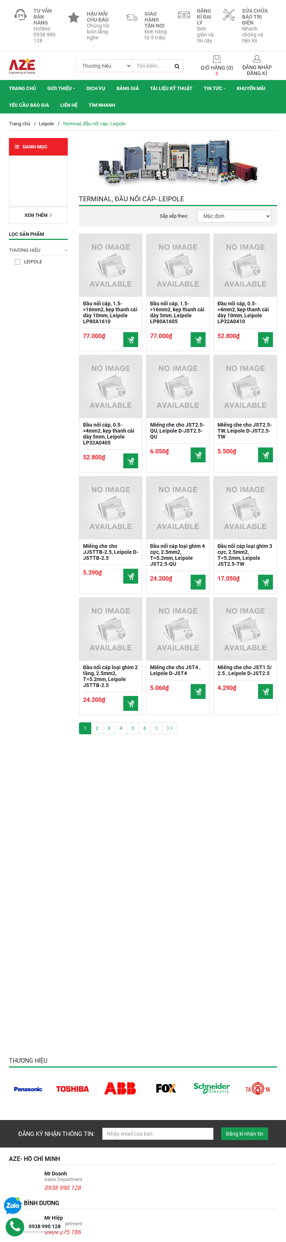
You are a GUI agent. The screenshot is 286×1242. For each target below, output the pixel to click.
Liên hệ (68, 105)
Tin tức (213, 88)
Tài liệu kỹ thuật (171, 88)
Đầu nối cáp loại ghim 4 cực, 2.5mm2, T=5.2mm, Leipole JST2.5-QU (177, 555)
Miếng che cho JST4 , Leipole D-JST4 (175, 670)
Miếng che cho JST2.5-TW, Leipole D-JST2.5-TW (244, 431)
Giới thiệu (60, 88)
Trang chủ (22, 88)
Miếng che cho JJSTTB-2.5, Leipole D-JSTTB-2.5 (110, 552)
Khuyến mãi (251, 88)
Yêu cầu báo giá (29, 105)
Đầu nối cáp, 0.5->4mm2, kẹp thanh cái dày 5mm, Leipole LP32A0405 (108, 434)
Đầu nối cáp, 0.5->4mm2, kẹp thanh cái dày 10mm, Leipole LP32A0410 (243, 312)
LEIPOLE (33, 261)
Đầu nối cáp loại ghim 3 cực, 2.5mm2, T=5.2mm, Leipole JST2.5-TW (244, 555)
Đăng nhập (257, 67)
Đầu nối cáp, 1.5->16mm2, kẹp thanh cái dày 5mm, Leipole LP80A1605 (177, 312)
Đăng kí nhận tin (244, 1134)
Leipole (46, 123)
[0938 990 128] (15, 1227)
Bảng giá (128, 88)
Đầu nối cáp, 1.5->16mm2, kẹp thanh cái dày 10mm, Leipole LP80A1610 (110, 312)
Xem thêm (36, 215)
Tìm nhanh (102, 105)
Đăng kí (257, 73)
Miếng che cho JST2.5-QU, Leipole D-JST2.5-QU (177, 431)
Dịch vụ (95, 88)
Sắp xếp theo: (174, 216)
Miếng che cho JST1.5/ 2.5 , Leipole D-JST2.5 (244, 670)
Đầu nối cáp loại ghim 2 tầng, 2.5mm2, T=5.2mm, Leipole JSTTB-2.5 (110, 676)
